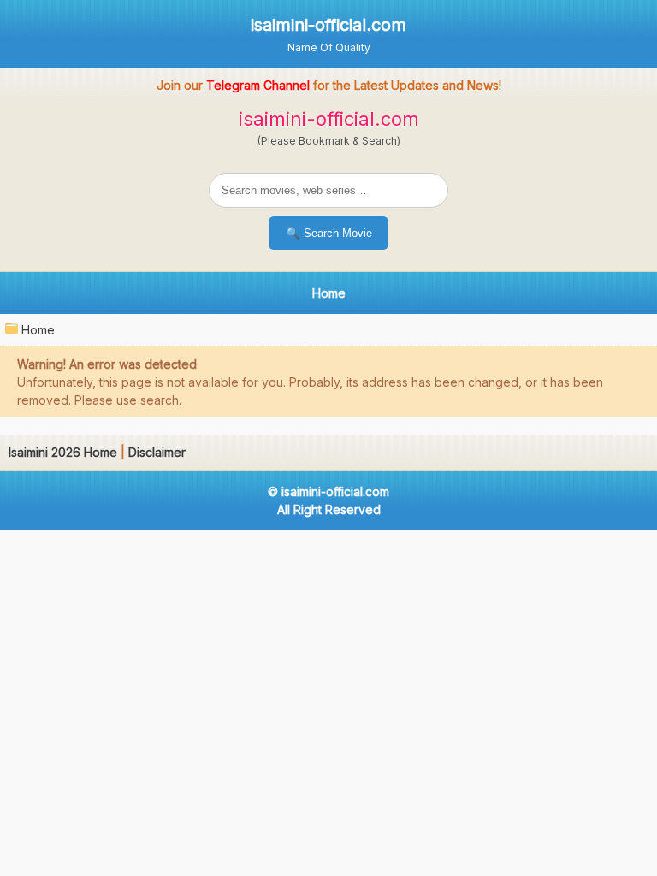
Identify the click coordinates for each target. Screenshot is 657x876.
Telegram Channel (258, 85)
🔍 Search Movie (329, 233)
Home (38, 330)
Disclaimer (157, 452)
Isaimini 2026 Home (63, 452)
